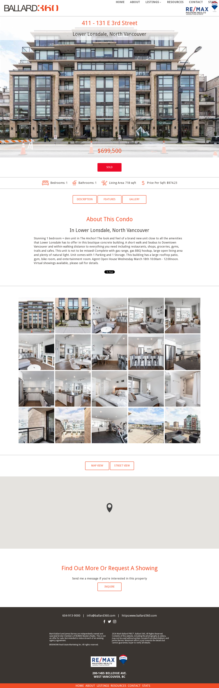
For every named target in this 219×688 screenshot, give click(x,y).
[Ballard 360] (31, 7)
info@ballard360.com (101, 615)
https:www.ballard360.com (139, 615)
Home (120, 2)
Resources (175, 2)
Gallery (134, 199)
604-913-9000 (71, 615)
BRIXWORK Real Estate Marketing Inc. (65, 645)
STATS (212, 2)
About (135, 2)
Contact (196, 2)
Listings (103, 685)
